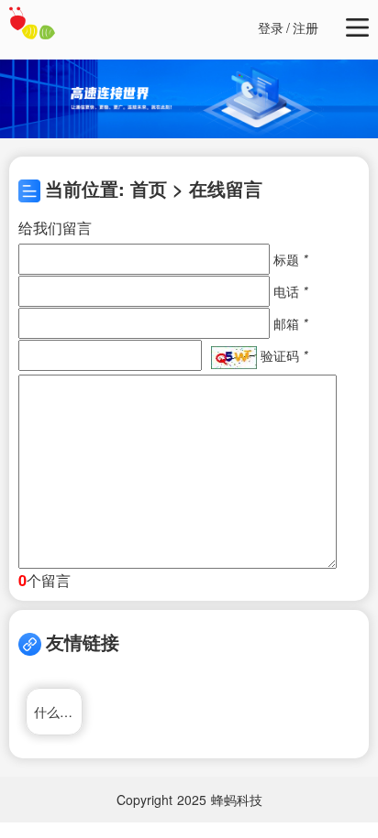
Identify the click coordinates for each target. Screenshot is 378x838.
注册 (305, 27)
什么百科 (58, 711)
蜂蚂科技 (236, 799)
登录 (271, 27)
